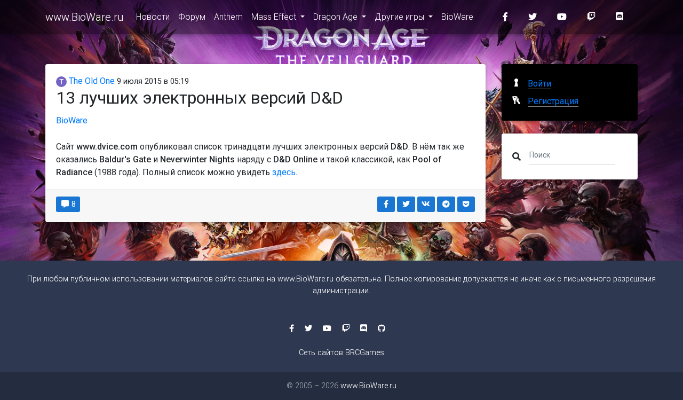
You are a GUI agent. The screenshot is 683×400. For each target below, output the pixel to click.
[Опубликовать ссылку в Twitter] (406, 204)
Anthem (228, 17)
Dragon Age (336, 17)
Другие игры (400, 17)
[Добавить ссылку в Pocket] (466, 204)
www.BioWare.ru (84, 17)
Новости (153, 17)
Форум (191, 17)
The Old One (91, 81)
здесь (284, 172)
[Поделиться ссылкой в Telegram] (446, 204)
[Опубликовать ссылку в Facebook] (386, 204)
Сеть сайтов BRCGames (341, 352)
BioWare (457, 17)
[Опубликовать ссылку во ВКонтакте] (426, 204)
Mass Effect (274, 17)
